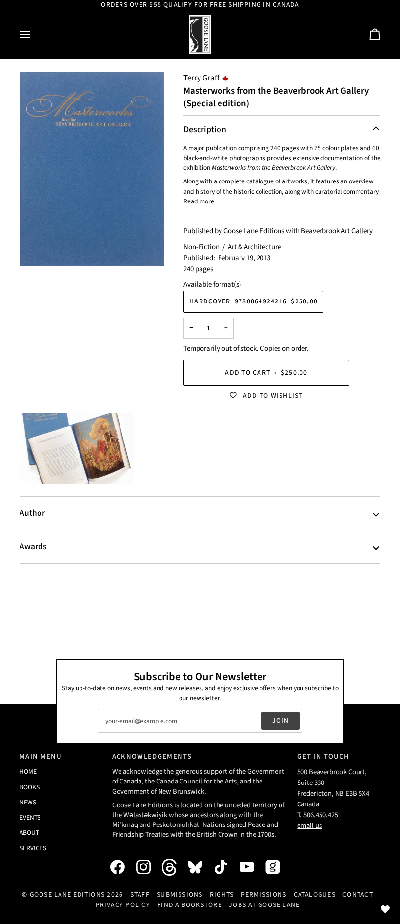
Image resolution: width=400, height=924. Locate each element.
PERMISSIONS (264, 895)
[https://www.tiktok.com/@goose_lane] (226, 867)
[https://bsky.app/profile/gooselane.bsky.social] (200, 867)
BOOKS (30, 787)
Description (204, 129)
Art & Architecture (254, 247)
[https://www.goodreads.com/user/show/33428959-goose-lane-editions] (277, 867)
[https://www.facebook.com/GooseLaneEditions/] (122, 867)
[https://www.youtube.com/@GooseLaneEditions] (252, 867)
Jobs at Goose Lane (264, 905)
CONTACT (357, 895)
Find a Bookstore (189, 905)
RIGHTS (222, 895)
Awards (33, 547)
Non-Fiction (201, 247)
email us (309, 826)
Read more (198, 201)
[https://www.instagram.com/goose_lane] (148, 867)
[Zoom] (92, 169)
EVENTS (30, 817)
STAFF (140, 895)
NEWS (28, 802)
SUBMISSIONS (180, 895)
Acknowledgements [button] (152, 756)
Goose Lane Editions (67, 895)
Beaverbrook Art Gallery (337, 231)
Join (280, 720)
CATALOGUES (315, 895)
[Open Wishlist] (385, 909)
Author (32, 513)
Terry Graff (201, 78)
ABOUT (29, 832)
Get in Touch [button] (323, 756)
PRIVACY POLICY (123, 905)
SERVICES (33, 848)
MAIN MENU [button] (41, 756)
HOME (28, 771)
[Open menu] (34, 34)
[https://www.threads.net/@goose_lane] (174, 867)
